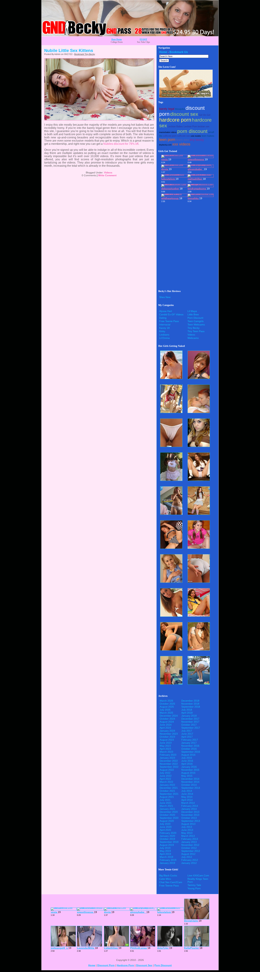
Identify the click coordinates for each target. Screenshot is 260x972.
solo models (196, 136)
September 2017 (190, 727)
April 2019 (165, 854)
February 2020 (168, 832)
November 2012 (190, 844)
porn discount (192, 131)
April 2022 (165, 778)
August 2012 (188, 854)
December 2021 (169, 787)
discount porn (106, 965)
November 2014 (190, 781)
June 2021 (166, 802)
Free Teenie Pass (169, 321)
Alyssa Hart (165, 311)
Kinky (162, 331)
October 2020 (167, 814)
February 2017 (189, 739)
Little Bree (193, 314)
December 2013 (190, 811)
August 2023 (167, 739)
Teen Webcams (196, 324)
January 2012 (189, 863)
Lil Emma (164, 338)
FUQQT (143, 39)
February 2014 (189, 805)
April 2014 (187, 799)
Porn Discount (195, 317)
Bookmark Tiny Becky (84, 54)
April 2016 (187, 763)
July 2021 (165, 799)
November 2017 (190, 721)
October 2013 (189, 817)
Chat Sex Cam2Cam (170, 882)
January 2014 (189, 808)
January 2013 (189, 841)
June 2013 (187, 829)
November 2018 (190, 703)
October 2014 (189, 784)
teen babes (208, 135)
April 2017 (187, 736)
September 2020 (169, 817)
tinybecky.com (165, 145)
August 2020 (167, 820)
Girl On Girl (204, 115)
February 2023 (168, 754)
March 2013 (188, 835)
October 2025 (167, 703)
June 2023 (166, 742)
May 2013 (186, 832)
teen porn (167, 139)
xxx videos (181, 144)
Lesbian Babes (175, 126)
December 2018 (190, 700)
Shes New (165, 297)
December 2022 (169, 760)
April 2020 (165, 829)
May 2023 (165, 745)
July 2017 (186, 730)
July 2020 (165, 823)
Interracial (164, 324)
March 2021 (166, 805)
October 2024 (167, 718)
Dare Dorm (116, 39)
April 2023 (165, 748)
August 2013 (188, 823)
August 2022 (167, 769)
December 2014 (190, 778)
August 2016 (188, 754)
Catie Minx (165, 878)
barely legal (166, 108)
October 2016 (189, 748)
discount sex (184, 114)
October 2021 (167, 790)
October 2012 (189, 848)
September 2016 (190, 751)
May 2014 (186, 796)
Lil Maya (192, 311)
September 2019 (169, 841)
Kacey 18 (164, 327)
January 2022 (167, 784)
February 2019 (168, 860)
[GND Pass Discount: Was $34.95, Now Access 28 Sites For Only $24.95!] (130, 35)
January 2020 (167, 835)
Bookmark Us (178, 52)
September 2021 (169, 793)
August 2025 (167, 706)
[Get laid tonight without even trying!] (186, 96)
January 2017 (189, 742)
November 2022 (169, 763)
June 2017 (187, 733)
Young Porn (194, 888)
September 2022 (169, 766)
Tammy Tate (194, 885)
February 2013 (189, 838)
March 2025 (166, 712)
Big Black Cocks (168, 875)
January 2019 (167, 863)
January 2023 (167, 757)
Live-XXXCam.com (198, 875)
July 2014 (186, 790)
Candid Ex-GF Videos (171, 314)
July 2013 (186, 826)
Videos (108, 172)
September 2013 (190, 820)
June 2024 (166, 724)
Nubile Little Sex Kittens (68, 50)
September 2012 (190, 851)
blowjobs (180, 108)
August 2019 (167, 844)
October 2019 (167, 838)
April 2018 (187, 712)
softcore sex (183, 136)
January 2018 (189, 715)
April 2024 (165, 727)
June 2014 (187, 793)
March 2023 (166, 751)
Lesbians (164, 334)
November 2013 (190, 814)
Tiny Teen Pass (195, 331)
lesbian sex (203, 126)
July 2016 (186, 757)
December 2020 (169, 811)
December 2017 (190, 718)
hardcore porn (175, 120)
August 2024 (167, 721)
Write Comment (107, 175)
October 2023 (167, 736)
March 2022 (166, 781)
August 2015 (188, 772)
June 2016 (187, 760)
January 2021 (167, 808)
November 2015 (190, 769)
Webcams (193, 338)
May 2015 (186, 775)
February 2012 (189, 860)
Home (163, 52)
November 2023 (169, 733)
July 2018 (186, 709)
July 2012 (186, 857)
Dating (162, 317)
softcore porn (170, 136)
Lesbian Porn (190, 126)
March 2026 (166, 700)
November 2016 (190, 745)
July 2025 (165, 709)
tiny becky (197, 140)
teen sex (182, 140)
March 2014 (188, 802)
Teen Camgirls (195, 321)
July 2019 (165, 848)
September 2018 (190, 706)
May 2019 (165, 851)
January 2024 (167, 730)
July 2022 (165, 772)
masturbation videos (168, 132)
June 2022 (166, 775)
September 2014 (190, 787)
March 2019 (166, 857)
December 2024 (169, 715)
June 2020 (166, 826)
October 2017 (189, 724)
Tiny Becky (193, 327)
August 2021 (167, 796)
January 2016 (189, 766)
